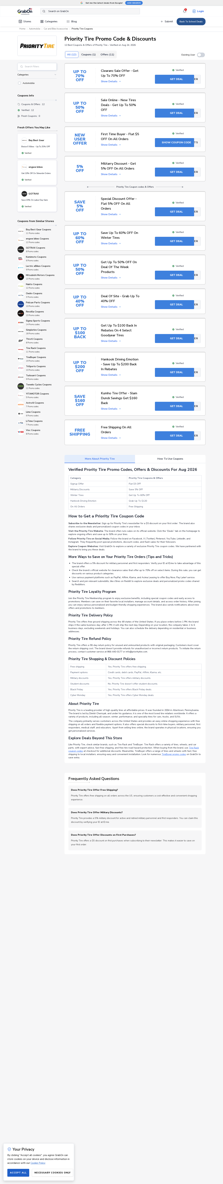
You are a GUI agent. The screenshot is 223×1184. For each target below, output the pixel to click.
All (71, 54)
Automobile (34, 28)
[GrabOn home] (28, 11)
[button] (37, 46)
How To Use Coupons (170, 459)
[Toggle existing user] (201, 55)
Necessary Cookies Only (52, 1172)
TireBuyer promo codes (174, 754)
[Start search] (43, 11)
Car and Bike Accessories (56, 28)
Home (22, 28)
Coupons (88, 54)
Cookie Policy (38, 1163)
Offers (107, 54)
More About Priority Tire (100, 459)
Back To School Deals (191, 21)
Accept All (18, 1172)
